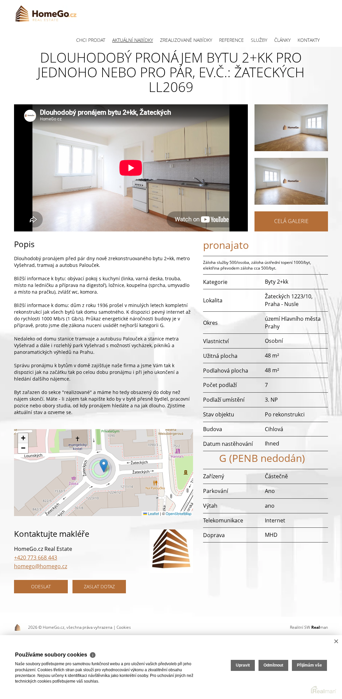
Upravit (243, 665)
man (319, 627)
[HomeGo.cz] (45, 13)
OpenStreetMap (178, 513)
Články (282, 40)
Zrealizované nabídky (186, 40)
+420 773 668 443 (35, 557)
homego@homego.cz (40, 566)
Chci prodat (90, 40)
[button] (104, 466)
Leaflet (153, 513)
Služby (259, 40)
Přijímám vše (309, 665)
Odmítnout (273, 665)
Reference (231, 40)
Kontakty (309, 40)
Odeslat (41, 586)
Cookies (124, 627)
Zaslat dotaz (99, 586)
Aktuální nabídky (132, 40)
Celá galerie (291, 221)
